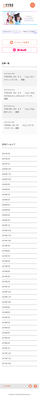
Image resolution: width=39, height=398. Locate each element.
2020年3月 (6, 215)
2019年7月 (6, 256)
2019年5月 (6, 266)
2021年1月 (6, 164)
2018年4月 (6, 333)
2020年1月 (6, 225)
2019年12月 (6, 230)
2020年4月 (6, 210)
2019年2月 (6, 281)
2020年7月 (6, 194)
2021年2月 (6, 159)
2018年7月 (6, 317)
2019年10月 (6, 240)
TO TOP (7, 386)
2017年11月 (6, 358)
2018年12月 (6, 292)
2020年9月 (6, 184)
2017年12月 (6, 353)
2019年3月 (6, 276)
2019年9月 (6, 246)
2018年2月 (6, 343)
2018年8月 (6, 312)
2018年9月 (6, 307)
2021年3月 (6, 153)
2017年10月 (6, 363)
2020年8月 (6, 189)
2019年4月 (6, 271)
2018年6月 (6, 322)
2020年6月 (6, 200)
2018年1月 (6, 348)
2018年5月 (6, 328)
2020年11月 (6, 174)
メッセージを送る (21, 42)
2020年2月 (6, 220)
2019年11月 (6, 235)
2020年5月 (6, 205)
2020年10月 (6, 179)
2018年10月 (6, 302)
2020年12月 (6, 169)
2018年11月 (6, 297)
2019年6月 (6, 261)
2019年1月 (6, 287)
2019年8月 (6, 251)
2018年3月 (6, 338)
